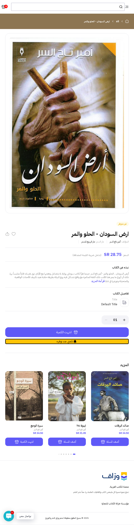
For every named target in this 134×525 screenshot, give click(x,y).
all (117, 21)
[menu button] (127, 7)
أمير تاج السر (115, 242)
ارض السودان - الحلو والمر (97, 21)
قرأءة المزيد (98, 281)
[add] (124, 319)
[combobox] (68, 7)
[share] (7, 234)
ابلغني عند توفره (65, 341)
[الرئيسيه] (127, 21)
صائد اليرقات (122, 426)
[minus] (106, 319)
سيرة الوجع (37, 426)
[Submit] (120, 7)
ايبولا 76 (81, 426)
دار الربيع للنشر (88, 242)
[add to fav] (14, 234)
